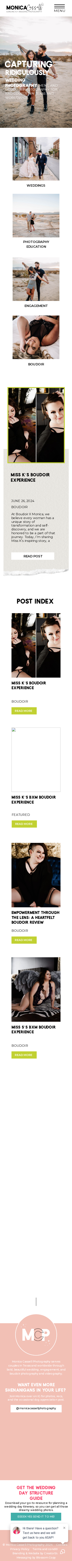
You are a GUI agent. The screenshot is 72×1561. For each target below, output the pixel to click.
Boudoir (19, 507)
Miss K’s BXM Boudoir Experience (34, 799)
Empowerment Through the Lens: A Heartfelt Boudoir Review (36, 916)
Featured (21, 815)
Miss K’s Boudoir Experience (30, 476)
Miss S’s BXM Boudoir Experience (34, 1028)
